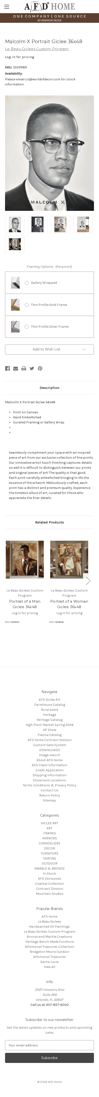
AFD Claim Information (49, 765)
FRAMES (49, 833)
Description (49, 387)
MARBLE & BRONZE (49, 868)
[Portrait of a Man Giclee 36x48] (25, 560)
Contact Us (49, 790)
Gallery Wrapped (44, 283)
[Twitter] (32, 368)
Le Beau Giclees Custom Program (49, 932)
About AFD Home (49, 760)
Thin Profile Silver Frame (49, 327)
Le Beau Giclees (49, 921)
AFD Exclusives (49, 879)
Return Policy (49, 795)
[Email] (15, 368)
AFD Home (49, 916)
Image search (49, 755)
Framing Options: (49, 266)
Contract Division (49, 889)
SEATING (49, 858)
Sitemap (49, 800)
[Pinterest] (40, 368)
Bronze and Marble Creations (49, 937)
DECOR (49, 848)
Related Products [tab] (49, 522)
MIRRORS (49, 838)
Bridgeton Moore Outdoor (49, 952)
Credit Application (50, 770)
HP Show (49, 730)
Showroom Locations (49, 780)
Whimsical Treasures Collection (49, 947)
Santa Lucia (49, 962)
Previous (6, 580)
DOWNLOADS (49, 750)
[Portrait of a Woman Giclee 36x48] (69, 560)
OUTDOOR (49, 863)
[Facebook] (7, 368)
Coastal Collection (49, 884)
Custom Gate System (49, 745)
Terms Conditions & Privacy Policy (49, 785)
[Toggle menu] (6, 6)
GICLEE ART (49, 823)
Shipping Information (49, 775)
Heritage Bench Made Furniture (49, 942)
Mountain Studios (49, 894)
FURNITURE (49, 853)
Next (88, 580)
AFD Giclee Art (49, 700)
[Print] (23, 368)
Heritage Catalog (49, 720)
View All (49, 967)
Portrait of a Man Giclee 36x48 (24, 604)
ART (49, 828)
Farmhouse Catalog (49, 705)
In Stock (49, 874)
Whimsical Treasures (49, 957)
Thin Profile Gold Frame (49, 305)
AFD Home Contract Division (50, 740)
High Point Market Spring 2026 (50, 725)
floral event (49, 710)
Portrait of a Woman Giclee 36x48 (69, 604)
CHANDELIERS (49, 843)
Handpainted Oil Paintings (49, 927)
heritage (49, 715)
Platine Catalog (49, 735)
